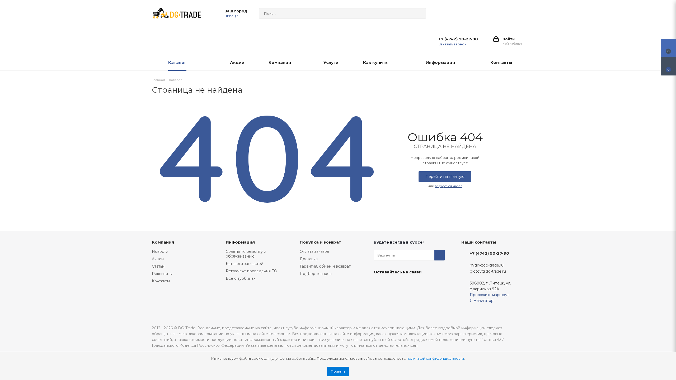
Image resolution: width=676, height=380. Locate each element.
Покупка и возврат (320, 242)
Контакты (161, 281)
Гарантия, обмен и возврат (325, 266)
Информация (240, 242)
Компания (163, 242)
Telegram (405, 284)
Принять (338, 371)
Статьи (158, 266)
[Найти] (419, 13)
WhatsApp (431, 284)
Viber (418, 284)
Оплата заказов (314, 251)
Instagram (392, 284)
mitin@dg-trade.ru (487, 265)
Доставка (309, 258)
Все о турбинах (240, 278)
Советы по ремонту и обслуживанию (246, 254)
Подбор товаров (316, 273)
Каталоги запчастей (244, 263)
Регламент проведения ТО (251, 271)
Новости (160, 251)
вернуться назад (448, 186)
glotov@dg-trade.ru (488, 271)
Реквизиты (162, 273)
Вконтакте (379, 284)
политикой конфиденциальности (435, 358)
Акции (158, 258)
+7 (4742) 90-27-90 (458, 39)
